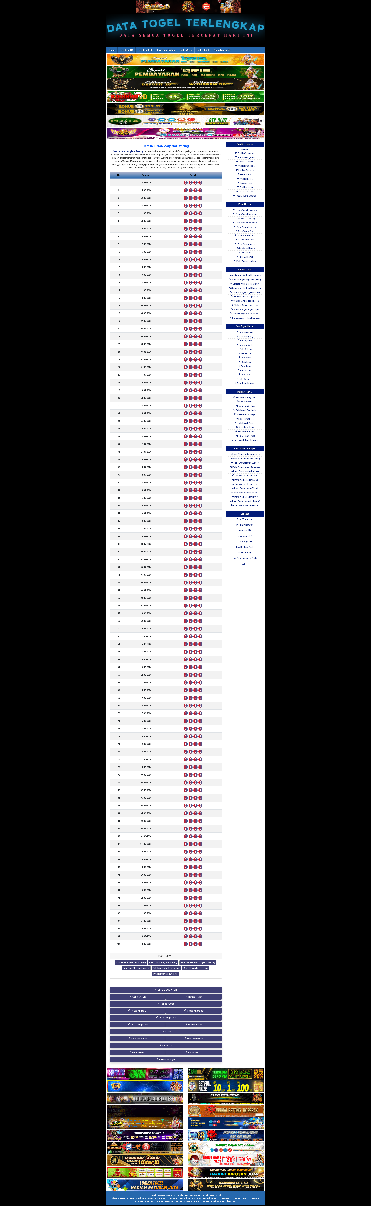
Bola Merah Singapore (245, 397)
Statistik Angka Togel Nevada (246, 314)
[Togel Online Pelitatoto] (185, 121)
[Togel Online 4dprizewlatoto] (145, 1160)
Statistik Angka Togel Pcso (245, 296)
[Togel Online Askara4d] (145, 1123)
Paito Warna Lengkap (246, 261)
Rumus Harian (195, 996)
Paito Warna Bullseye (246, 227)
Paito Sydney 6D (222, 50)
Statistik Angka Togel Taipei (246, 309)
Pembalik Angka (138, 1038)
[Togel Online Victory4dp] (145, 1086)
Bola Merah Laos (246, 427)
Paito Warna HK (118, 1198)
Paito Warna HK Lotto (168, 1201)
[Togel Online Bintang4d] (145, 1136)
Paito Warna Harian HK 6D (246, 497)
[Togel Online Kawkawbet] (145, 1099)
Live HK (244, 149)
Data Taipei (246, 366)
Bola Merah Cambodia (245, 410)
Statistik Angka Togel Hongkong (246, 279)
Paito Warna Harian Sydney (246, 463)
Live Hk (245, 564)
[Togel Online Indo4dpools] (145, 1185)
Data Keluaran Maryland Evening (166, 146)
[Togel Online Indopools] (226, 1160)
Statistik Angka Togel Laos (246, 305)
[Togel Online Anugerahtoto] (226, 1123)
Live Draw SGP (145, 50)
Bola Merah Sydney (246, 406)
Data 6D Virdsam (244, 519)
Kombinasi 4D (138, 1052)
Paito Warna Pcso (246, 231)
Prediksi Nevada (245, 191)
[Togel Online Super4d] (185, 84)
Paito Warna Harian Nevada (246, 493)
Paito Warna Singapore (246, 210)
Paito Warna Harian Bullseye (246, 471)
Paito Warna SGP (152, 1198)
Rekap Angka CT (138, 1010)
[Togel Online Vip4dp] (226, 1099)
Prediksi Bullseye (246, 170)
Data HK (165, 1198)
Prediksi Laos (246, 183)
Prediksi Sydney (245, 162)
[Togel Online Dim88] (185, 72)
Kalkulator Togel (167, 1059)
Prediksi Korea (246, 179)
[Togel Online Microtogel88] (145, 1074)
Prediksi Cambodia (246, 166)
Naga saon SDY (245, 536)
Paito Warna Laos (246, 240)
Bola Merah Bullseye (245, 414)
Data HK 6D (246, 375)
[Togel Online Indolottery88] (226, 1136)
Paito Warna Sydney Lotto (146, 1201)
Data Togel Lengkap (246, 383)
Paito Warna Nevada (245, 248)
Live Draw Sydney (166, 50)
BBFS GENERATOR (167, 989)
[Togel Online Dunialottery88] (226, 1111)
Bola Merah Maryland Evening (166, 968)
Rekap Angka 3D (195, 1010)
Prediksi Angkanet (244, 525)
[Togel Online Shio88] (226, 1173)
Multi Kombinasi (195, 1038)
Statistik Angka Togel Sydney (245, 284)
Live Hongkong (244, 552)
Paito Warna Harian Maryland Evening (198, 962)
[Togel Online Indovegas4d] (226, 1185)
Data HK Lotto (185, 1201)
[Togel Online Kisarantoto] (185, 109)
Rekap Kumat (167, 1003)
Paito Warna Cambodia (246, 223)
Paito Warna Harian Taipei (246, 488)
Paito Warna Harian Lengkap (246, 505)
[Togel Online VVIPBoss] (185, 59)
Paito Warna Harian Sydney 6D (246, 501)
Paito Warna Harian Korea (246, 480)
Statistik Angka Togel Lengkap (246, 318)
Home (112, 50)
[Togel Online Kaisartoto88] (145, 1173)
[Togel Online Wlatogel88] (145, 1148)
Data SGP (174, 1198)
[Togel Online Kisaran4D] (185, 96)
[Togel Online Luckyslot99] (226, 1086)
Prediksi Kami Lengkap (245, 196)
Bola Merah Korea (246, 423)
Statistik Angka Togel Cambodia (246, 288)
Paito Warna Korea (246, 235)
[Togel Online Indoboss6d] (226, 1074)
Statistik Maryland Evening (196, 968)
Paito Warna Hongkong (246, 214)
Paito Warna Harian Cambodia (246, 467)
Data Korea (246, 358)
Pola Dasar (167, 1031)
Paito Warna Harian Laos (245, 484)
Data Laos (246, 362)
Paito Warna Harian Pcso (245, 475)
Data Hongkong (246, 336)
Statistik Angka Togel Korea (246, 301)
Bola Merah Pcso (246, 419)
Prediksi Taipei (246, 187)
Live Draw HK (126, 50)
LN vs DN (167, 1045)
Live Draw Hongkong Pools (245, 558)
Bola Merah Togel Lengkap (246, 440)
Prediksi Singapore (246, 153)
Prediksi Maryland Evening (165, 974)
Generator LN (139, 996)
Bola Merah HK (246, 402)
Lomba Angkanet (245, 541)
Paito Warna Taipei (246, 244)
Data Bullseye (245, 349)
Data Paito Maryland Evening (136, 968)
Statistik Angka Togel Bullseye (246, 292)
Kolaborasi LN (195, 1052)
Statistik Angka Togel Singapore (246, 275)
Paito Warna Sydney (246, 218)
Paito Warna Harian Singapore (246, 454)
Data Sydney (246, 340)
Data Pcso (246, 353)
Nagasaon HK (245, 530)
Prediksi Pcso (246, 174)
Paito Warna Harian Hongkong (246, 458)
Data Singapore (246, 332)
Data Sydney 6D (245, 379)
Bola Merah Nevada (246, 436)
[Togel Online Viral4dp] (185, 134)
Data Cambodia (246, 345)
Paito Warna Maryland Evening (163, 962)
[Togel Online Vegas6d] (145, 1111)
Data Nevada (246, 370)
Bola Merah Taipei (246, 431)
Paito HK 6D (203, 50)
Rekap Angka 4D (139, 1024)
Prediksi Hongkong (246, 157)
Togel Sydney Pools (245, 547)
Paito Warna (186, 50)
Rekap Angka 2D (167, 1017)
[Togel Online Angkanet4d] (226, 1148)
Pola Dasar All (195, 1024)
